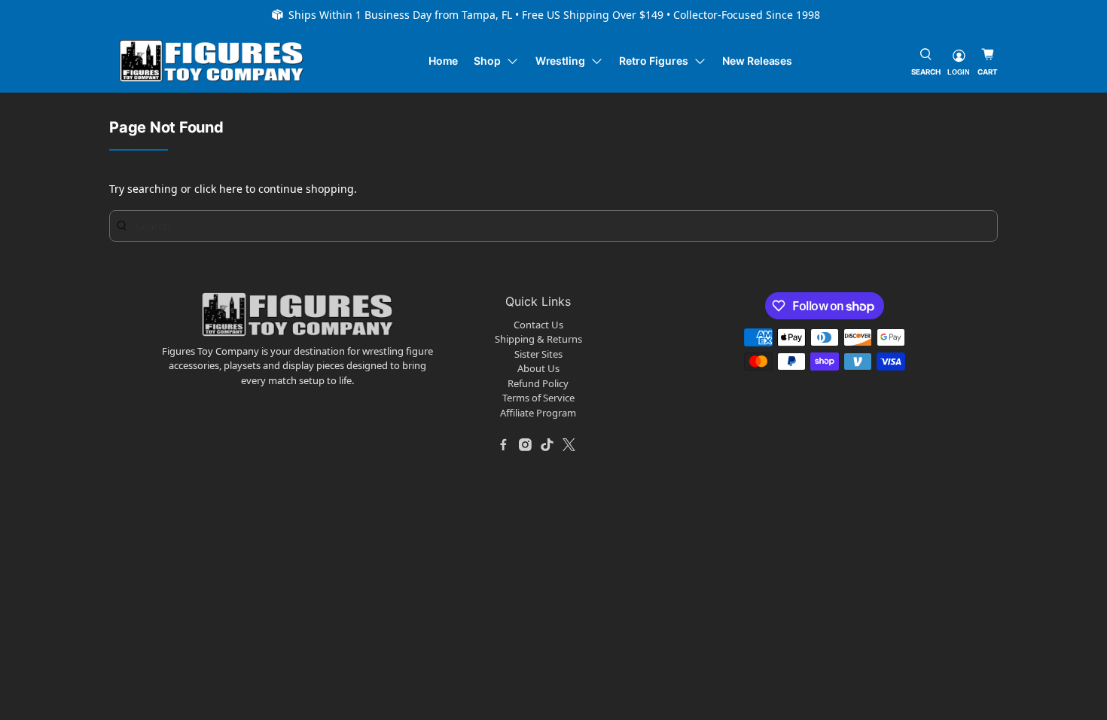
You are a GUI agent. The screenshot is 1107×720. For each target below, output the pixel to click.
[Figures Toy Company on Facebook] (504, 444)
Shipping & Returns (538, 339)
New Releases (757, 60)
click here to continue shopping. (275, 189)
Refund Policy (538, 383)
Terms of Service (538, 397)
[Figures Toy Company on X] (569, 444)
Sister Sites (538, 354)
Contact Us (538, 324)
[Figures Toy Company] (211, 61)
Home (443, 60)
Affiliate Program (538, 412)
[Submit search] (122, 225)
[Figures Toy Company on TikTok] (547, 444)
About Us (538, 368)
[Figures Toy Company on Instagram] (526, 444)
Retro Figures (653, 60)
